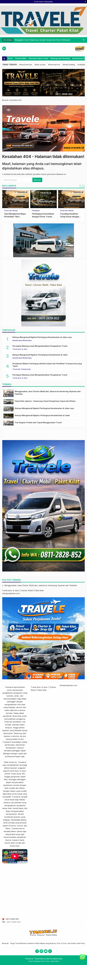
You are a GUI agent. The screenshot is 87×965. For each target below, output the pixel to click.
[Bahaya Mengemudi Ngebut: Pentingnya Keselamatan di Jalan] (8, 416)
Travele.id (9, 687)
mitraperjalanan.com (11, 593)
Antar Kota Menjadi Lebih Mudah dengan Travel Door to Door (14, 216)
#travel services (25, 65)
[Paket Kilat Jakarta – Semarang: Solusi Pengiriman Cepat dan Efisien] (43, 199)
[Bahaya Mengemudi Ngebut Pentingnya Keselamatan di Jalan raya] (8, 409)
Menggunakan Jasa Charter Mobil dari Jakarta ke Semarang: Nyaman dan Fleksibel (40, 585)
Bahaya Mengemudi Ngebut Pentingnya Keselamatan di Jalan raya (42, 337)
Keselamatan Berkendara (22, 340)
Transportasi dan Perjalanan (70, 210)
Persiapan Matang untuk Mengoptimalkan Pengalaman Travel (39, 346)
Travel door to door (19, 349)
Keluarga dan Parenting (60, 58)
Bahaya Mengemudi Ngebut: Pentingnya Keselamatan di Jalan (40, 355)
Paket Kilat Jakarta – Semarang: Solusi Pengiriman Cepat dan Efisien (45, 401)
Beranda (5, 943)
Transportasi (9, 210)
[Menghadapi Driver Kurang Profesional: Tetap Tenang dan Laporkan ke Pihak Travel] (71, 199)
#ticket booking (69, 65)
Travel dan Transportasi (21, 369)
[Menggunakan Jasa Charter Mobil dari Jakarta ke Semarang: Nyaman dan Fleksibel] (8, 393)
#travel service (54, 65)
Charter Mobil (20, 58)
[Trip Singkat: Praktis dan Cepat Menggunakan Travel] (8, 423)
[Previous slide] (80, 186)
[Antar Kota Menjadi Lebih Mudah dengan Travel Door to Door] (15, 199)
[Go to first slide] (83, 186)
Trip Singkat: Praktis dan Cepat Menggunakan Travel (38, 422)
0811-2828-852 (12, 919)
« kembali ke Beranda (11, 174)
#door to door (40, 65)
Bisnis (10, 58)
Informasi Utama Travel (38, 58)
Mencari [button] (37, 180)
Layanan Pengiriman (39, 210)
